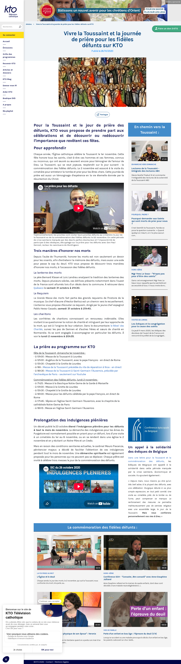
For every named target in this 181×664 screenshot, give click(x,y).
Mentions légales (62, 662)
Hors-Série (137, 270)
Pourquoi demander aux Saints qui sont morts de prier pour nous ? (150, 221)
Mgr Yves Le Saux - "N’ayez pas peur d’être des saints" (148, 275)
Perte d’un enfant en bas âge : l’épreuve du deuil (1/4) (130, 633)
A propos (7, 104)
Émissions (8, 48)
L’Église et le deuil (46, 577)
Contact (49, 662)
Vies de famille (110, 630)
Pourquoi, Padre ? (140, 214)
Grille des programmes (9, 55)
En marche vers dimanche (144, 164)
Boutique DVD (9, 98)
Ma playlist (8, 111)
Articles (29, 24)
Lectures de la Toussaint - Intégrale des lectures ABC (146, 169)
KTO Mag (7, 79)
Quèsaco (39, 287)
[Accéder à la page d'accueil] (12, 11)
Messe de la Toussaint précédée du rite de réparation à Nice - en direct (82, 367)
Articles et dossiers (8, 71)
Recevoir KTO (9, 63)
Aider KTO (7, 92)
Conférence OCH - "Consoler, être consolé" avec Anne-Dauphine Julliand (135, 578)
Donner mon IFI (10, 85)
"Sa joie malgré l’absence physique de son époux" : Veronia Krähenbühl (66, 635)
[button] (102, 114)
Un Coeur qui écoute (46, 630)
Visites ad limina (139, 320)
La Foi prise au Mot (45, 573)
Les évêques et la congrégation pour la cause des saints (148, 325)
